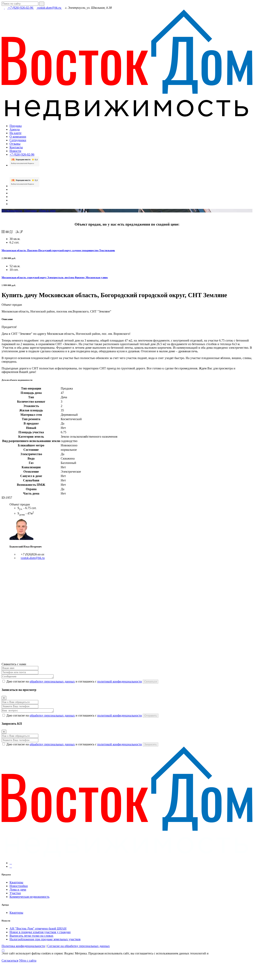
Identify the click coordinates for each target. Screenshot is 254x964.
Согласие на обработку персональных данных (78, 946)
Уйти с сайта (27, 960)
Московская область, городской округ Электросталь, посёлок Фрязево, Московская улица (55, 277)
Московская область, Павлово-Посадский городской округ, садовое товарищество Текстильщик (58, 250)
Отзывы (15, 143)
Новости (15, 151)
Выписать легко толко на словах (31, 935)
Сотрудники (18, 140)
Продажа (16, 126)
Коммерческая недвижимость (29, 896)
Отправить (150, 715)
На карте (15, 133)
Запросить (150, 744)
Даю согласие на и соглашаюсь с (74, 681)
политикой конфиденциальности (119, 681)
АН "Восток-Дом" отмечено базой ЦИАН (38, 928)
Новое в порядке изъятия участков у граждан (40, 932)
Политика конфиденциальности (23, 946)
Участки (15, 893)
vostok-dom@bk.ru (49, 7)
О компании (18, 136)
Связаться (150, 681)
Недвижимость (12, 210)
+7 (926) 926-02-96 (20, 7)
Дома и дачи (47, 210)
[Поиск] (41, 4)
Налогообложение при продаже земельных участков (45, 939)
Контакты (16, 147)
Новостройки (19, 886)
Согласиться (10, 960)
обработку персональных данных (52, 681)
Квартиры (16, 882)
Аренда (15, 129)
